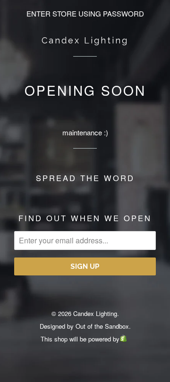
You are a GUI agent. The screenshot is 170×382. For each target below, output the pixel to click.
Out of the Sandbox (102, 326)
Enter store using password (85, 13)
